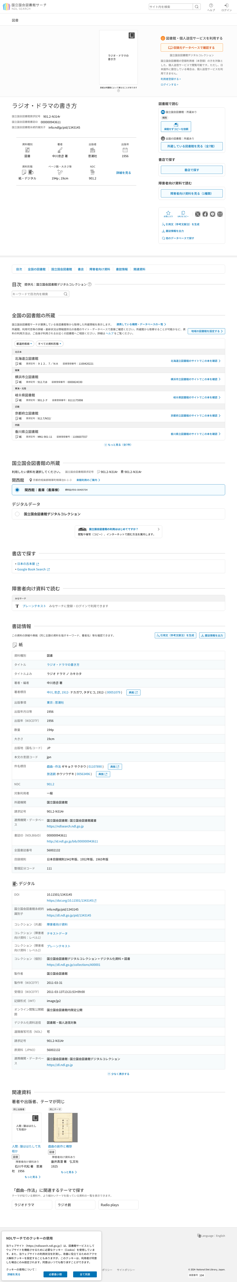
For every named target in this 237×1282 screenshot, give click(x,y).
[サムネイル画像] (63, 1127)
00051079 (113, 692)
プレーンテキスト (34, 606)
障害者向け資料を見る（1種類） (191, 193)
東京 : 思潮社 (55, 702)
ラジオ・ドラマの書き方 (63, 664)
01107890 (95, 766)
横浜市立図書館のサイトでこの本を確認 (194, 379)
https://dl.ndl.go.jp (60, 1064)
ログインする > (169, 84)
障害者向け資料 (99, 269)
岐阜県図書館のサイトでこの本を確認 (195, 397)
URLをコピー (183, 216)
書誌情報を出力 (175, 231)
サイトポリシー (126, 1270)
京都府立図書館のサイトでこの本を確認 (194, 415)
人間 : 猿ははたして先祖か (26, 1148)
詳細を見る (123, 172)
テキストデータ (57, 933)
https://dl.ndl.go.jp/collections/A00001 (73, 964)
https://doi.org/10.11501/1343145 (70, 900)
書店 (81, 269)
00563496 (83, 774)
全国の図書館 (37, 269)
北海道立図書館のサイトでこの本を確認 (194, 361)
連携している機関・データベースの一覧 (139, 324)
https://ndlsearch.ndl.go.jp (65, 826)
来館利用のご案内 (86, 480)
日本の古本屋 (26, 563)
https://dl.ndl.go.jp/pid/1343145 (69, 915)
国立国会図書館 (61, 269)
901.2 (50, 784)
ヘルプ (211, 10)
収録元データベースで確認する (194, 47)
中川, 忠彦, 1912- (58, 692)
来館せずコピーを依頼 (176, 129)
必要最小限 (55, 1274)
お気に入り (168, 216)
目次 (19, 269)
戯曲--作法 (54, 766)
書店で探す (191, 170)
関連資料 (139, 269)
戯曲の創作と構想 (60, 1146)
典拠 (131, 692)
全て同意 (85, 1274)
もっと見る (31, 1177)
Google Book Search (31, 569)
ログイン (226, 10)
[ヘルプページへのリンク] (118, 89)
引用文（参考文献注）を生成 (182, 224)
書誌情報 (122, 269)
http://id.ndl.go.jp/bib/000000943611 (72, 841)
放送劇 (51, 774)
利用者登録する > (171, 79)
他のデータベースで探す (180, 238)
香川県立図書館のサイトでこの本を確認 (194, 434)
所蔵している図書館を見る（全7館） (191, 146)
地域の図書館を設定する (205, 331)
